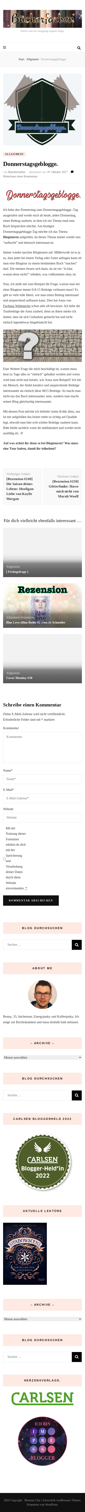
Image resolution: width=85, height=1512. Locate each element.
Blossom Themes (70, 1500)
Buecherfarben (16, 172)
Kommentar (11, 728)
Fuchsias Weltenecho (17, 306)
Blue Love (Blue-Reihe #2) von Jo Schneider (35, 622)
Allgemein (14, 154)
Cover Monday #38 (19, 678)
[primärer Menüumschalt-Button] (5, 47)
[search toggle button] (79, 48)
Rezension (27, 617)
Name (8, 770)
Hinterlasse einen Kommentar (20, 176)
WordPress (51, 1504)
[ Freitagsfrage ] (17, 571)
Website (8, 809)
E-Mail (8, 789)
